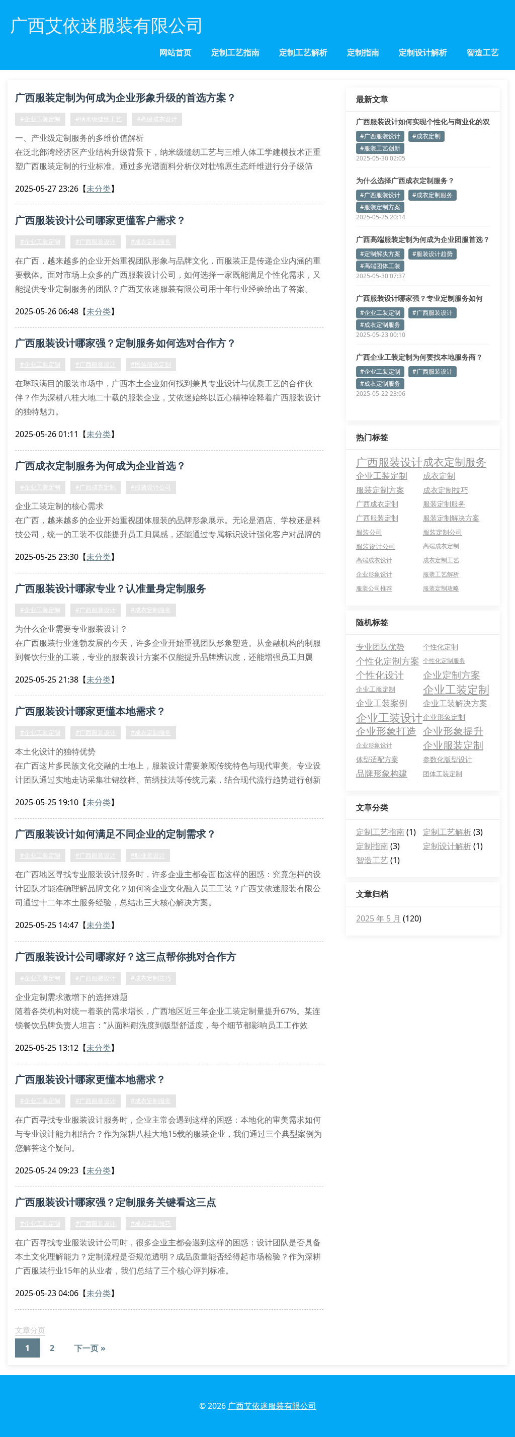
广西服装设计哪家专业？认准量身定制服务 (110, 588)
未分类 (99, 188)
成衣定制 (439, 475)
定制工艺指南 (235, 52)
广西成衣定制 (377, 504)
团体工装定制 (442, 773)
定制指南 (363, 52)
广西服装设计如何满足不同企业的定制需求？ (115, 833)
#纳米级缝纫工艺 (98, 119)
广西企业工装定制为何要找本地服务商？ (419, 357)
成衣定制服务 (454, 462)
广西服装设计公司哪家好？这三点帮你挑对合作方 (125, 956)
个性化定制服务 (444, 660)
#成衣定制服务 (151, 241)
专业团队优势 (380, 646)
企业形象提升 (453, 731)
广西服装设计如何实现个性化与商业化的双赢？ (423, 122)
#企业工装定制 (40, 119)
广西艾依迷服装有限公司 (272, 1405)
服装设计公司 (375, 546)
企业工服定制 (375, 689)
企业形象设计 (374, 574)
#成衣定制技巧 (151, 978)
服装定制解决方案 (451, 518)
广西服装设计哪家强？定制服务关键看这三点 (115, 1202)
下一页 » (90, 1348)
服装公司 (369, 532)
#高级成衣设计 (157, 119)
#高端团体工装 (380, 266)
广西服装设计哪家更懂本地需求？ (90, 711)
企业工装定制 (381, 475)
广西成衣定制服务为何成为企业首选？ (100, 465)
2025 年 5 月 (378, 918)
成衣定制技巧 (445, 490)
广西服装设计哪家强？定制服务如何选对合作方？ (125, 343)
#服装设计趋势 (432, 253)
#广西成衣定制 (95, 487)
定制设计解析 (423, 52)
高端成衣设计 (374, 560)
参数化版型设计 (447, 759)
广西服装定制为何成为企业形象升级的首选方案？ (125, 97)
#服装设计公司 (151, 487)
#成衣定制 (426, 136)
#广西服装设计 (95, 241)
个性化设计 (380, 675)
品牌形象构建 (381, 773)
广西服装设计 (389, 462)
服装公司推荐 (374, 588)
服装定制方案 (380, 489)
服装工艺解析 (441, 574)
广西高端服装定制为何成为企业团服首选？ (423, 239)
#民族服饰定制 (151, 364)
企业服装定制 (453, 745)
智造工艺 (483, 52)
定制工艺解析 (303, 52)
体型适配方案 (377, 759)
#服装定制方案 (380, 207)
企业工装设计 (389, 717)
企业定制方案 (451, 675)
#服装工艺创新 (380, 148)
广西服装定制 (377, 518)
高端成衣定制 (441, 546)
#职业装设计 (148, 855)
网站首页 (175, 52)
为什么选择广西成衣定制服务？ (405, 180)
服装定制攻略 (441, 588)
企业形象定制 (444, 717)
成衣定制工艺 (441, 560)
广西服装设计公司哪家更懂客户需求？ (100, 220)
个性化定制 (440, 646)
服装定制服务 (444, 504)
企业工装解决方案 (455, 703)
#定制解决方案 (380, 253)
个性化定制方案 (387, 661)
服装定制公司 (442, 532)
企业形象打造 (386, 731)
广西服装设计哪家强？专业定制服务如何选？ (419, 298)
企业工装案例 (381, 703)
